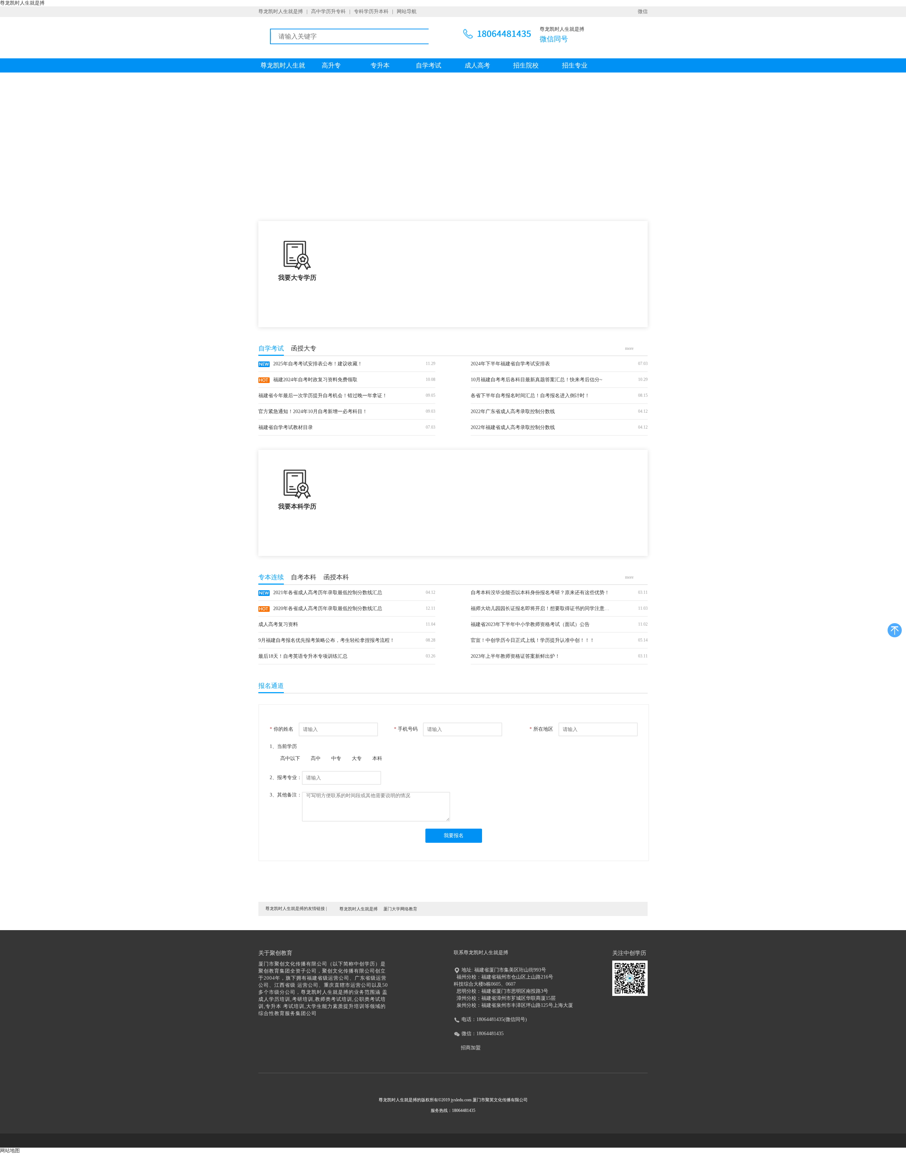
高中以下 (290, 758)
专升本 (380, 65)
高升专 (331, 65)
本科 (377, 758)
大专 (357, 758)
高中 (316, 758)
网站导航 (407, 11)
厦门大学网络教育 (400, 908)
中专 (336, 758)
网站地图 (10, 1150)
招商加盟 (471, 1047)
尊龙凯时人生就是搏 (280, 11)
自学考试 (428, 65)
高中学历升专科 (328, 11)
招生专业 (574, 65)
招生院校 (526, 65)
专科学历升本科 (371, 11)
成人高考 (477, 65)
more (629, 348)
